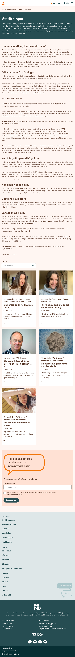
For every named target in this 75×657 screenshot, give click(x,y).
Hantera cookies (7, 648)
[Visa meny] (72, 3)
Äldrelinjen (6, 533)
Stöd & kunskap (8, 520)
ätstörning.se (47, 221)
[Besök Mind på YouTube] (45, 641)
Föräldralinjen (7, 537)
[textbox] (12, 266)
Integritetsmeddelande (9, 651)
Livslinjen (6, 529)
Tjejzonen (30, 223)
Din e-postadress (9, 483)
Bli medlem (6, 564)
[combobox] (19, 265)
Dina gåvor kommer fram (12, 568)
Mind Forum (7, 542)
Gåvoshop (6, 555)
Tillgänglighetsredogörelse (10, 654)
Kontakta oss (44, 620)
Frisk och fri (19, 223)
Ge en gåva (6, 551)
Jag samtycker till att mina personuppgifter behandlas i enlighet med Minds (31, 493)
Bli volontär (6, 560)
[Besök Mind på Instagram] (40, 641)
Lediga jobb (6, 595)
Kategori (4, 261)
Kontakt (5, 590)
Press (4, 586)
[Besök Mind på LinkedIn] (35, 641)
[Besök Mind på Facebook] (30, 641)
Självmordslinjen (9, 524)
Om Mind (5, 577)
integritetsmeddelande (14, 494)
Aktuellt (5, 582)
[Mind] (3, 3)
